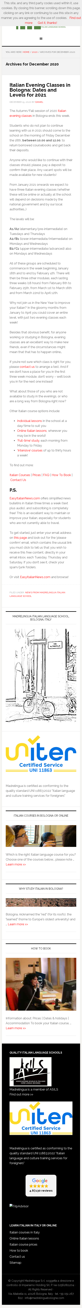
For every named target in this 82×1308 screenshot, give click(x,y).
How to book (19, 1250)
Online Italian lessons (32, 431)
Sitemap (15, 1262)
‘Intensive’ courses (30, 450)
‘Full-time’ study (28, 440)
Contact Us (18, 480)
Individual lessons (29, 421)
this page (20, 537)
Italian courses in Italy (25, 1232)
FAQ (46, 475)
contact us (27, 367)
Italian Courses (20, 475)
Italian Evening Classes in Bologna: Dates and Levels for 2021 (40, 90)
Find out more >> (21, 1094)
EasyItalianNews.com (25, 498)
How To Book (61, 475)
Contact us (17, 1256)
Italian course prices (23, 1244)
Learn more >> (16, 864)
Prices (36, 475)
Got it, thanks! (47, 23)
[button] (41, 1186)
